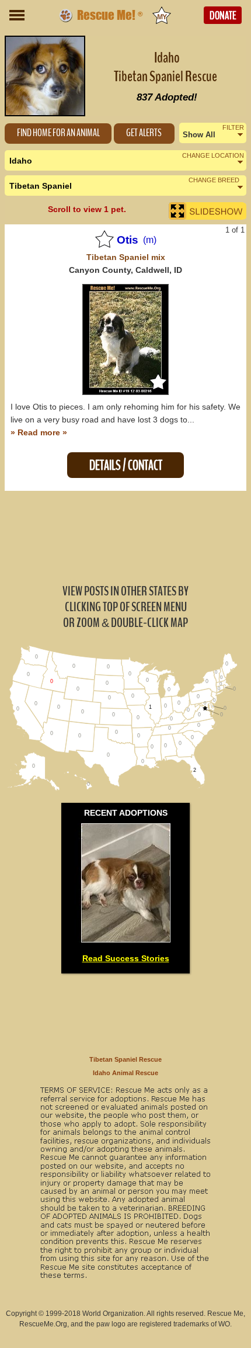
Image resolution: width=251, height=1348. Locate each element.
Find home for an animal (58, 133)
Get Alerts (144, 133)
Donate (223, 15)
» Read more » (39, 432)
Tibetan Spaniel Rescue (125, 1059)
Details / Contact (125, 465)
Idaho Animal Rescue (125, 1072)
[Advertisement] (125, 536)
